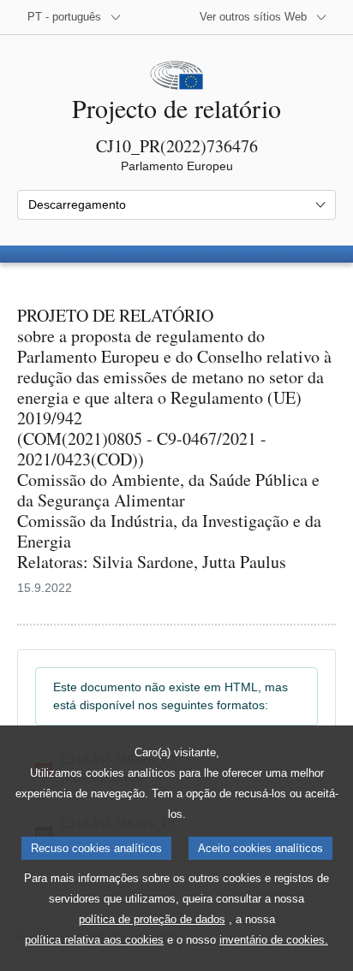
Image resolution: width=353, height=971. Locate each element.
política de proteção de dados (152, 919)
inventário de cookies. (273, 939)
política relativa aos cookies (94, 939)
